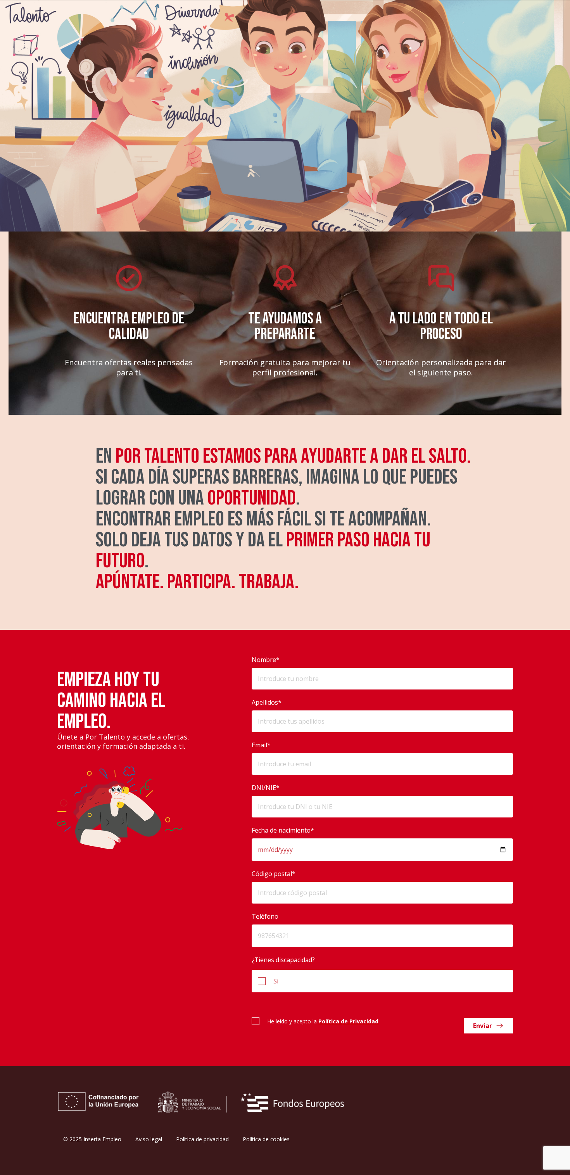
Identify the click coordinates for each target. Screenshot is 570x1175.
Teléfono (265, 916)
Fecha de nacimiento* (283, 830)
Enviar (482, 1025)
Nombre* (266, 659)
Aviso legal (148, 1139)
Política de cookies (266, 1139)
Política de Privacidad (348, 1021)
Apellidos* (267, 702)
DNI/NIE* (266, 787)
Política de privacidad (202, 1139)
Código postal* (273, 873)
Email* (261, 745)
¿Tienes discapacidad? (283, 960)
